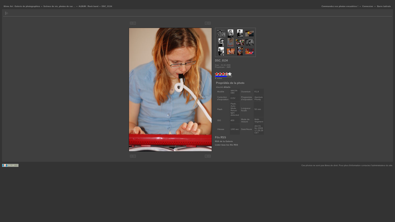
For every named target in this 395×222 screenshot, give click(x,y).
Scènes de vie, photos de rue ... (59, 6)
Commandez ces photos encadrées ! (340, 6)
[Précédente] (134, 23)
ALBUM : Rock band (88, 6)
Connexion (367, 6)
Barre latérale (384, 6)
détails (227, 87)
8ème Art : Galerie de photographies (22, 6)
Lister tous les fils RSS (226, 145)
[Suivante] (206, 23)
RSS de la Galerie (224, 141)
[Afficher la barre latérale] (6, 13)
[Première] (131, 23)
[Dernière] (209, 23)
